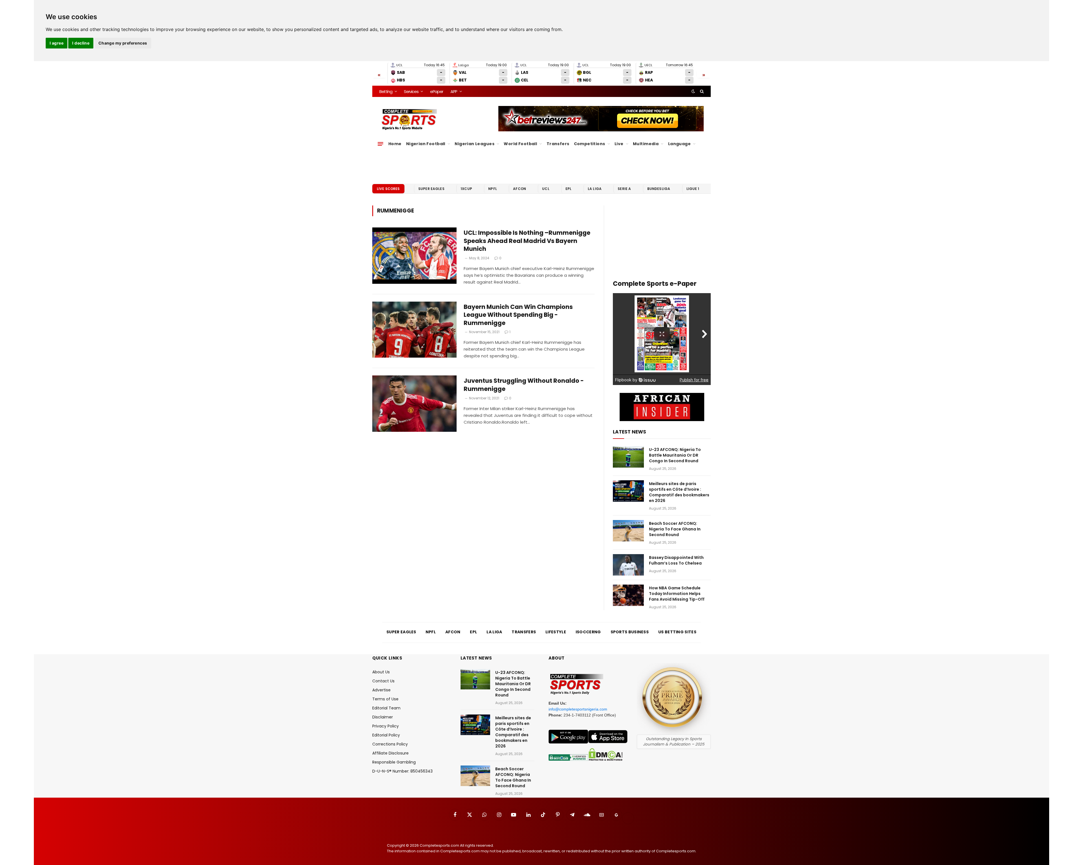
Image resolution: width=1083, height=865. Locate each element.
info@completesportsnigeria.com (578, 709)
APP (453, 91)
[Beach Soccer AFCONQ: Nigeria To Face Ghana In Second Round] (628, 530)
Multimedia (646, 144)
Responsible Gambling (394, 762)
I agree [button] (56, 43)
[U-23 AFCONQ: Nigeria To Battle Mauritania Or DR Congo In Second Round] (628, 457)
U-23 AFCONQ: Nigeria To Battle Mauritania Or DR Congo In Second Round (675, 455)
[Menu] (380, 144)
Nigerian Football (425, 144)
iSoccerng (588, 632)
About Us (381, 672)
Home (395, 144)
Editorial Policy (386, 735)
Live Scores (388, 188)
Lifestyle (555, 632)
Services (411, 91)
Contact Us (383, 681)
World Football (520, 144)
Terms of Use (385, 699)
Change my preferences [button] (122, 43)
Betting (385, 91)
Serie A (624, 188)
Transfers (558, 144)
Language (679, 144)
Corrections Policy (390, 744)
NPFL (492, 188)
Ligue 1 (692, 188)
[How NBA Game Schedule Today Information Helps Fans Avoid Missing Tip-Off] (628, 595)
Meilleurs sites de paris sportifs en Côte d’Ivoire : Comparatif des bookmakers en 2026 (679, 492)
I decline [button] (80, 43)
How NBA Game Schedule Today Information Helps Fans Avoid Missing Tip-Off (677, 593)
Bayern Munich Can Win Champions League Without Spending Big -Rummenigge (518, 315)
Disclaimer (382, 717)
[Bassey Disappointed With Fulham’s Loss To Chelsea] (628, 565)
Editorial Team (386, 708)
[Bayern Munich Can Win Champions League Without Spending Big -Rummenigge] (414, 330)
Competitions (589, 144)
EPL (568, 188)
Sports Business (630, 632)
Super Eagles (431, 188)
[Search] (701, 91)
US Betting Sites (677, 632)
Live (619, 144)
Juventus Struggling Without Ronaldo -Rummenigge (524, 385)
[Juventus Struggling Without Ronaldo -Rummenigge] (414, 403)
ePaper (436, 91)
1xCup (466, 188)
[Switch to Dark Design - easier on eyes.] (693, 91)
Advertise (381, 690)
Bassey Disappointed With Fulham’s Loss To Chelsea (676, 560)
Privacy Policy (385, 726)
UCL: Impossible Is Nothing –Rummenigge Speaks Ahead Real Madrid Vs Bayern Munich (527, 241)
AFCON (519, 188)
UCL (545, 188)
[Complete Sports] (409, 119)
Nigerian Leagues (474, 144)
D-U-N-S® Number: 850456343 (402, 771)
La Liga (595, 188)
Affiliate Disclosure (390, 753)
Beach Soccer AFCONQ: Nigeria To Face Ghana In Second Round (675, 529)
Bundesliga (658, 188)
